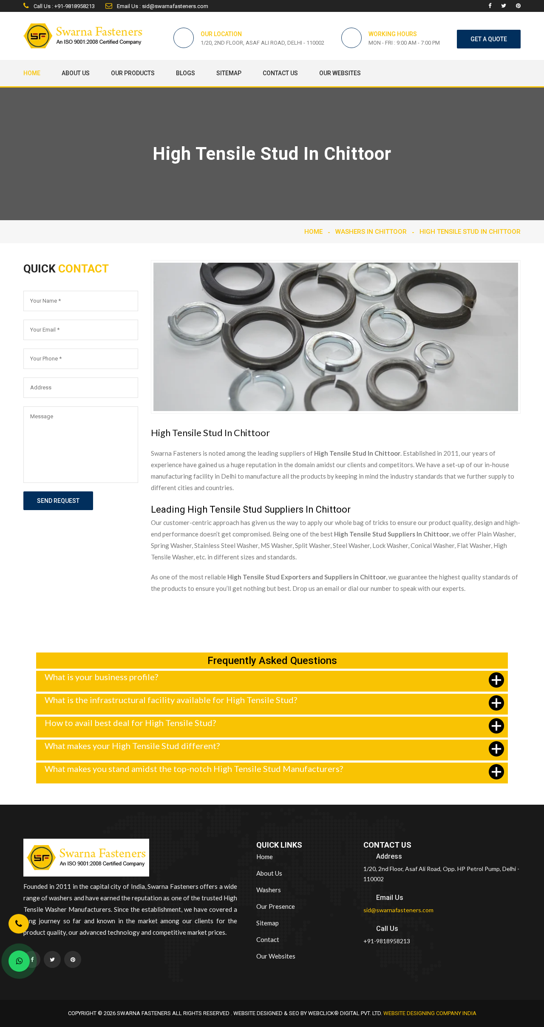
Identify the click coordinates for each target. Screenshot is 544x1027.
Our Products (133, 73)
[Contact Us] (18, 924)
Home (31, 73)
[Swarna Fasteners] (86, 859)
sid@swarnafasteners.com (398, 910)
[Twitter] (503, 5)
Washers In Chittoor (371, 231)
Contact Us (280, 73)
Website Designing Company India (429, 1013)
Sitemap (228, 73)
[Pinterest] (518, 5)
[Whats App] (19, 961)
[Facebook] (489, 5)
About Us (76, 73)
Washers (268, 890)
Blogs (185, 73)
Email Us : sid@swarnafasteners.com (162, 6)
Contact (267, 939)
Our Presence (275, 906)
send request (58, 500)
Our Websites (340, 73)
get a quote (488, 39)
